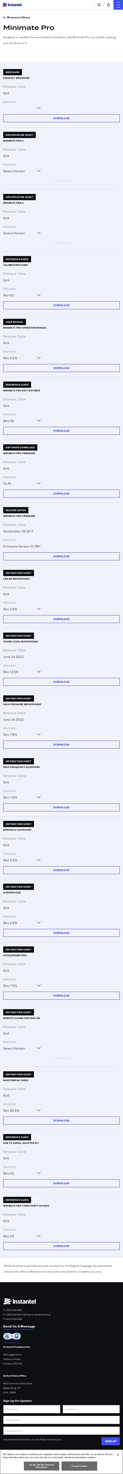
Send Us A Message (19, 1326)
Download (61, 118)
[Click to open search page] (99, 5)
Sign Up (110, 1441)
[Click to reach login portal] (108, 5)
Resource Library (18, 17)
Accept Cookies (79, 1466)
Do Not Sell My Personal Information (41, 1466)
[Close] (117, 1454)
